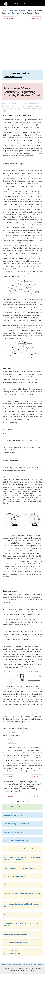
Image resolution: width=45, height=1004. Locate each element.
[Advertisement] (22, 44)
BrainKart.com (18, 3)
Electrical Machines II (16, 11)
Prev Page (9, 18)
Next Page (36, 18)
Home (4, 11)
